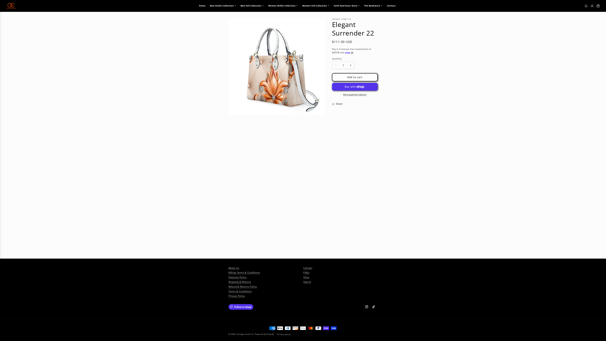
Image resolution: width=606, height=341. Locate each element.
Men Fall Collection (252, 5)
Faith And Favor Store (347, 5)
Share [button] (339, 103)
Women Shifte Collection (283, 5)
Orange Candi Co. (245, 334)
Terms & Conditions (240, 291)
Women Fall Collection (315, 5)
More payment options (355, 94)
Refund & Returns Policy (243, 286)
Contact (391, 5)
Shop (306, 277)
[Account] (592, 6)
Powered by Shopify (264, 334)
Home (202, 5)
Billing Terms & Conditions (244, 272)
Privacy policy (284, 334)
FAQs (306, 272)
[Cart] (598, 6)
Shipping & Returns (240, 281)
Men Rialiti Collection (223, 5)
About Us (234, 267)
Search (307, 281)
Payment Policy (238, 277)
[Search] (586, 6)
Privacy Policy (237, 295)
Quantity (337, 58)
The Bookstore (373, 5)
